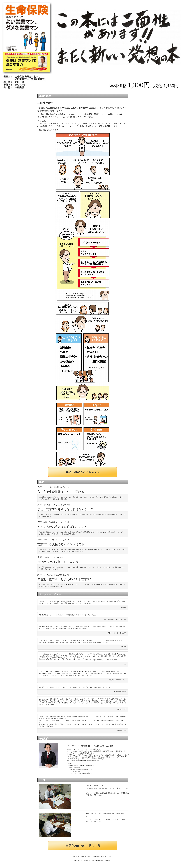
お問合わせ (76, 856)
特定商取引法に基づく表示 (103, 856)
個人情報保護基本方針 (87, 856)
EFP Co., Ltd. (93, 860)
